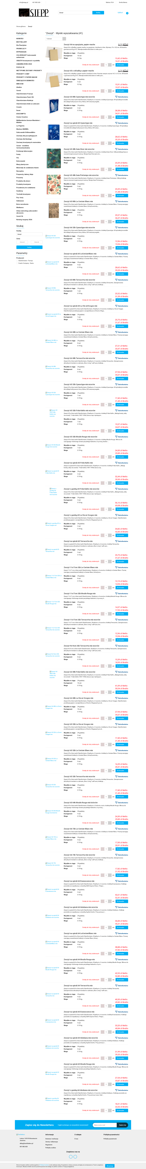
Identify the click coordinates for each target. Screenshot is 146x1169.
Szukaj (29, 247)
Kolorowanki (20, 161)
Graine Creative (22, 117)
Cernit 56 (19, 216)
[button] (49, 1134)
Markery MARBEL (22, 129)
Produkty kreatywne (23, 184)
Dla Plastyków (21, 45)
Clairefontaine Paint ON (25, 97)
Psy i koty (19, 197)
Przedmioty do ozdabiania (26, 188)
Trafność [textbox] (49, 38)
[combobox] (55, 38)
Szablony (19, 191)
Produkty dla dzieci (23, 181)
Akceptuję (110, 1166)
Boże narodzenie (22, 204)
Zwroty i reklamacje (51, 1142)
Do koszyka (120, 65)
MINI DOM (19, 84)
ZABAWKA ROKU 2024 (24, 64)
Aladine (19, 87)
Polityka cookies (50, 1147)
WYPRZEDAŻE (21, 52)
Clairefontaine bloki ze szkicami (27, 104)
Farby (18, 154)
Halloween (20, 201)
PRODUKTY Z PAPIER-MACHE (27, 77)
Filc (17, 158)
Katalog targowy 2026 (24, 220)
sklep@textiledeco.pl (26, 1143)
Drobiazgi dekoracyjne (24, 151)
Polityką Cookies (44, 1165)
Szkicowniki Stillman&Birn (25, 132)
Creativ (19, 107)
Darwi (18, 110)
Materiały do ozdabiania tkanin (27, 168)
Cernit (18, 90)
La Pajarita (20, 126)
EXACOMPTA (21, 114)
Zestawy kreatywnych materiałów (28, 142)
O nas (76, 1139)
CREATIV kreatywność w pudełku (28, 61)
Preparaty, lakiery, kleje (25, 174)
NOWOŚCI (19, 38)
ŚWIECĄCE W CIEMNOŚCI (25, 80)
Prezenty (19, 178)
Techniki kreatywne (23, 194)
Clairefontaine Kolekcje (25, 100)
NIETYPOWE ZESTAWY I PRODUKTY (29, 70)
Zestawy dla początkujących (26, 136)
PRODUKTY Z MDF (23, 74)
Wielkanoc (20, 207)
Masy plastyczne (22, 164)
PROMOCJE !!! (21, 49)
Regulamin (48, 1144)
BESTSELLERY (21, 42)
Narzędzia (20, 171)
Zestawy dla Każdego (24, 139)
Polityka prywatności (110, 1139)
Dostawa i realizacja (51, 1139)
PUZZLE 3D (20, 67)
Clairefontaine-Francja (24, 94)
